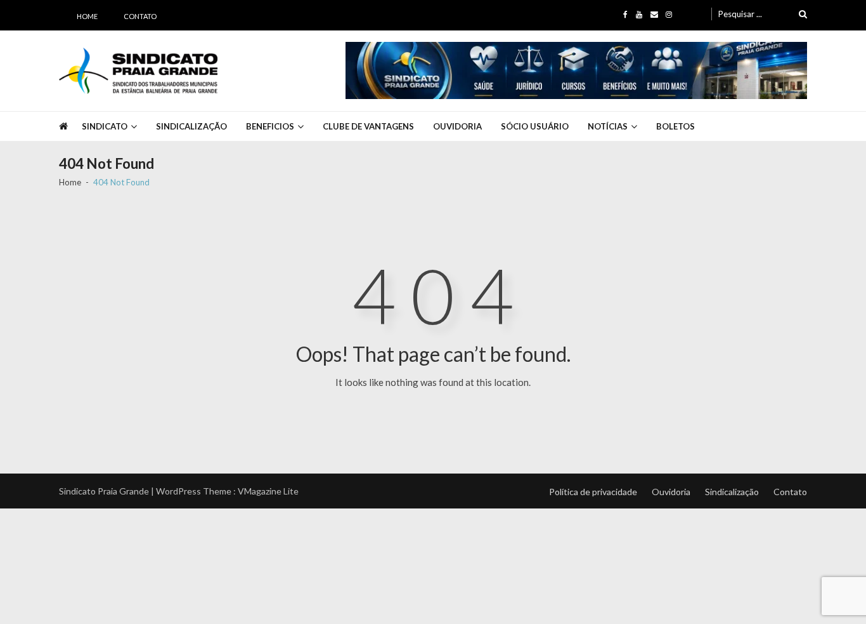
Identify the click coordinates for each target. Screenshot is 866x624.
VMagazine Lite (268, 491)
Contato (140, 16)
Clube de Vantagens (368, 126)
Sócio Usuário (535, 126)
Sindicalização (191, 126)
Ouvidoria (457, 126)
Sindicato (104, 126)
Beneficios (270, 126)
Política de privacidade (593, 491)
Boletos (675, 126)
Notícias (608, 126)
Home (87, 16)
